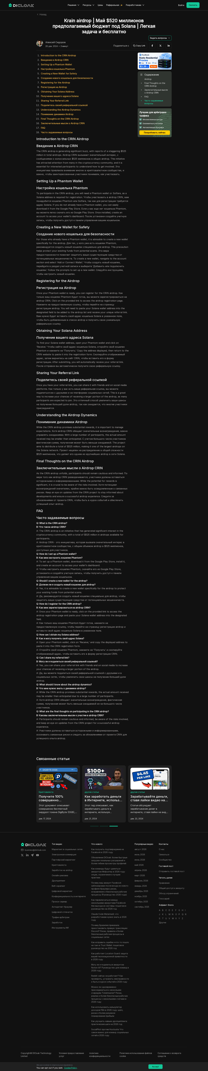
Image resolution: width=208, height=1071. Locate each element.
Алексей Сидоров (55, 42)
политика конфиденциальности (99, 1054)
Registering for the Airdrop (55, 82)
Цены (100, 5)
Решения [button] (72, 5)
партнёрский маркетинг (96, 792)
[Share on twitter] (22, 855)
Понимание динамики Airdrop (57, 114)
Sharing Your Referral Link (55, 100)
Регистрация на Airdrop (54, 87)
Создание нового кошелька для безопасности (67, 78)
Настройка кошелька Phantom (58, 69)
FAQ (43, 127)
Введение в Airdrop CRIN (54, 60)
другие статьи (137, 792)
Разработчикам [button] (133, 5)
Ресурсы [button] (87, 5)
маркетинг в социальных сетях (54, 792)
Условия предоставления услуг (71, 1054)
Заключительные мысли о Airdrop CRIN (63, 123)
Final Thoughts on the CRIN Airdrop (60, 118)
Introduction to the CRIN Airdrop (58, 55)
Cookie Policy (70, 1068)
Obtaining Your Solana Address (57, 91)
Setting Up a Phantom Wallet (56, 64)
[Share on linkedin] (27, 855)
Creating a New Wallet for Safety (59, 73)
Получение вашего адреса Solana (60, 96)
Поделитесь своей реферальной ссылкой (64, 105)
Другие (162, 922)
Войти (181, 5)
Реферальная (112, 5)
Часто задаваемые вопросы (57, 132)
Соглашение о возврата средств (169, 1054)
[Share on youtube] (37, 855)
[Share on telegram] (32, 855)
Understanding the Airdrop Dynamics (61, 109)
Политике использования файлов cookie (136, 1054)
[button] (160, 38)
